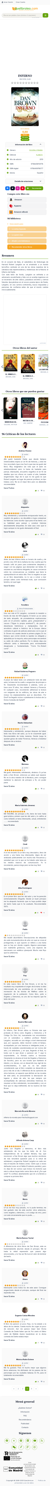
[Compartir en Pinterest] (22, 188)
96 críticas (25, 139)
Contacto (25, 1427)
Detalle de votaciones (24, 181)
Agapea (17, 206)
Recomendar (36, 188)
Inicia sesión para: (16, 224)
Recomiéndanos (25, 1420)
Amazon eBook (21, 212)
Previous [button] (2, 367)
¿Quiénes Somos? (25, 1408)
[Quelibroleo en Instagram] (17, 188)
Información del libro (23, 145)
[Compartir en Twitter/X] (12, 188)
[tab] (25, 144)
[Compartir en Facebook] (7, 188)
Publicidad (25, 1424)
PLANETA (39, 155)
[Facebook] (6, 1440)
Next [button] (48, 367)
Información (25, 1412)
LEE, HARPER (27, 423)
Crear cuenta (20, 2)
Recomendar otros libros (21, 247)
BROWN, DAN (25, 79)
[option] (10, 366)
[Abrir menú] (45, 15)
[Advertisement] (25, 47)
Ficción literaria (36, 150)
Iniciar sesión (8, 2)
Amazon (18, 199)
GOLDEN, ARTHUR (10, 424)
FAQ (25, 1416)
